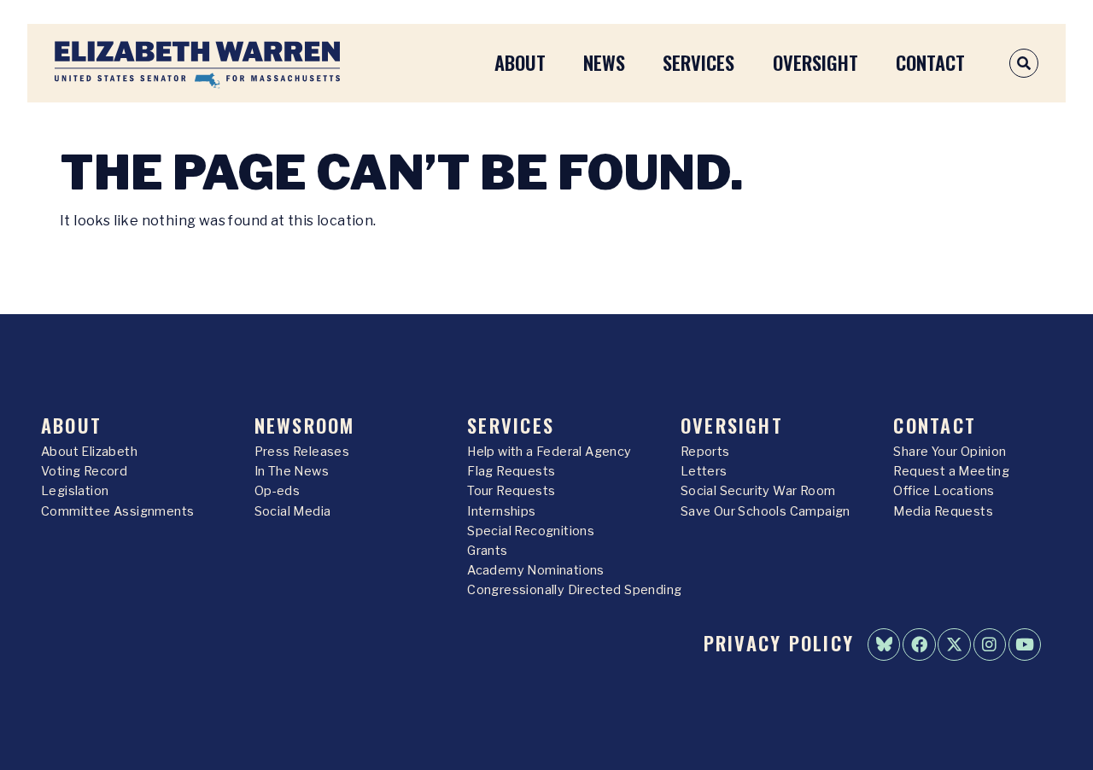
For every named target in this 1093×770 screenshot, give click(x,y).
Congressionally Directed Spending (574, 590)
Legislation (74, 491)
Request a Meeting (951, 471)
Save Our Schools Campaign (765, 511)
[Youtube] (1024, 644)
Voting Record (84, 471)
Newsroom (304, 425)
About (520, 62)
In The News (291, 471)
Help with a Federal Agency (549, 451)
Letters (704, 471)
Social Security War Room (758, 491)
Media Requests (943, 511)
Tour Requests (511, 491)
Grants (487, 550)
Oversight (815, 62)
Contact (930, 62)
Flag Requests (511, 471)
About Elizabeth (89, 451)
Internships (501, 511)
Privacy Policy (779, 642)
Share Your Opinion (949, 451)
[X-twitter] (954, 644)
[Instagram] (989, 644)
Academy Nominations (536, 570)
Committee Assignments (117, 511)
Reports (705, 451)
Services (698, 62)
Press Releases (302, 451)
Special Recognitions (530, 531)
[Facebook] (919, 644)
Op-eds (277, 491)
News (604, 62)
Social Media (292, 511)
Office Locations (943, 491)
